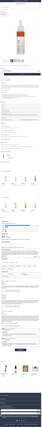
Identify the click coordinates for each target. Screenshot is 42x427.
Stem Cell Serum (5, 9)
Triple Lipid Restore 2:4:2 (34, 374)
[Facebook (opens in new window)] (19, 420)
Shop (1, 9)
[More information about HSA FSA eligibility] (3, 14)
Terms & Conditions (20, 424)
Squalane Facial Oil (4, 210)
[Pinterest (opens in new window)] (24, 420)
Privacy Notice (6, 424)
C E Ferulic (12, 374)
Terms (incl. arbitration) (35, 416)
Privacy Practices (32, 416)
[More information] (5, 16)
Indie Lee (3, 11)
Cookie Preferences (12, 424)
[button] (40, 4)
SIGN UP (39, 410)
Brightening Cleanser (24, 210)
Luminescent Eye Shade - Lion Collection (25, 374)
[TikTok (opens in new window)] (22, 420)
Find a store (38, 70)
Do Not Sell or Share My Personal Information (30, 424)
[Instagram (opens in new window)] (17, 420)
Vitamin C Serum (33, 210)
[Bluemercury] (20, 3)
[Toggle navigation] (1, 3)
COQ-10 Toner (13, 210)
